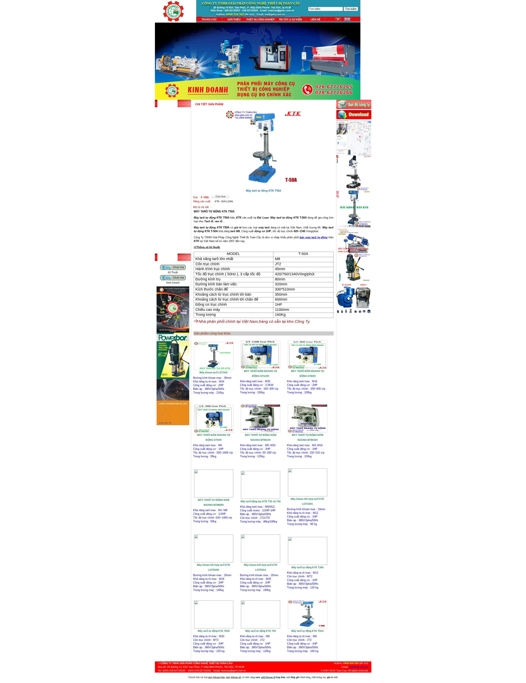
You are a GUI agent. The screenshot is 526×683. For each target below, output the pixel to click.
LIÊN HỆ (315, 19)
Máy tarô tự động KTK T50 (260, 631)
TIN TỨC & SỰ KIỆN (290, 19)
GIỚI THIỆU (234, 19)
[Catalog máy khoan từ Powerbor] (173, 378)
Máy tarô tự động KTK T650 (214, 631)
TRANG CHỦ (209, 19)
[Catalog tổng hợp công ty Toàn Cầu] (173, 331)
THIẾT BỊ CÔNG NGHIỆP (260, 19)
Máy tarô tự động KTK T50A (307, 631)
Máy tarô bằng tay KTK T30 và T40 (261, 501)
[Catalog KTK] (173, 424)
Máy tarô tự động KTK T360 (308, 567)
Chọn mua (214, 397)
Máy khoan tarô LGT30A (214, 372)
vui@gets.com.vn (358, 667)
